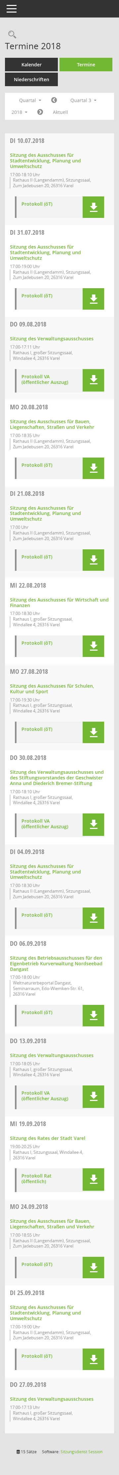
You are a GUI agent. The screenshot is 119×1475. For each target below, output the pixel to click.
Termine (86, 64)
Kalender (31, 64)
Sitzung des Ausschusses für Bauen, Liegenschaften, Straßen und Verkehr (52, 424)
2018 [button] (17, 112)
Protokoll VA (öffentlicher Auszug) (44, 379)
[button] (93, 207)
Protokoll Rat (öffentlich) (36, 1178)
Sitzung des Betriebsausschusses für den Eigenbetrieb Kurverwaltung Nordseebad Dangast (56, 963)
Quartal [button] (28, 100)
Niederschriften (31, 79)
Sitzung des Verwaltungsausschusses (52, 338)
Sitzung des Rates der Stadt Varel (47, 1138)
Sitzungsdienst (81, 1452)
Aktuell (60, 112)
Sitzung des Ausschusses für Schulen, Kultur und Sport (52, 689)
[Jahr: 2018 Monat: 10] (40, 112)
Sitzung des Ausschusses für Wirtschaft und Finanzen (59, 602)
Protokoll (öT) (36, 204)
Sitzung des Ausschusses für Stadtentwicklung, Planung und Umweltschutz (45, 160)
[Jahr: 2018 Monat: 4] (54, 100)
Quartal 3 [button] (81, 100)
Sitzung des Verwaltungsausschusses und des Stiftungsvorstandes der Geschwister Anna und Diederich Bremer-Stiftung (57, 777)
